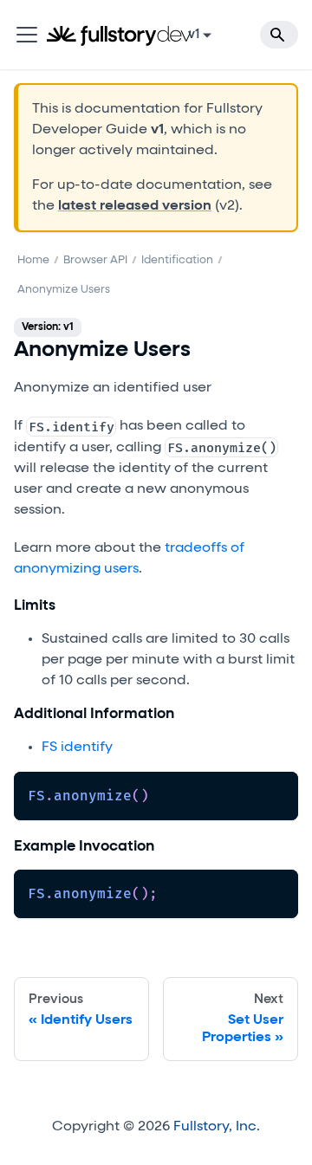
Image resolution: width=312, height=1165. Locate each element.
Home (33, 260)
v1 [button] (193, 35)
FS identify (77, 747)
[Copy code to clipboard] (277, 793)
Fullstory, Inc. (216, 1127)
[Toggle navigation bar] (27, 35)
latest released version (134, 206)
